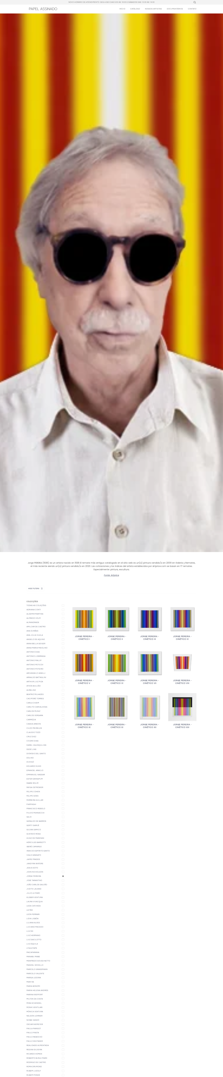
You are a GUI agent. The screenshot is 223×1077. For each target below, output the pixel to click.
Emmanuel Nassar (36, 775)
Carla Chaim (33, 703)
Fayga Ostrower (35, 787)
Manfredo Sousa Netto (38, 961)
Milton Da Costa (35, 999)
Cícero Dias (33, 741)
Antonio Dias (33, 652)
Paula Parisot (34, 1028)
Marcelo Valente (35, 973)
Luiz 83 (30, 931)
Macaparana (33, 952)
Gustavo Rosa (34, 834)
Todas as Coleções (36, 605)
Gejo (29, 817)
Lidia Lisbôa (33, 918)
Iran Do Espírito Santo (38, 851)
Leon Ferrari (33, 914)
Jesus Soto (32, 868)
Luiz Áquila (32, 944)
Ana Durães (32, 631)
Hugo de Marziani (35, 838)
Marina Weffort (35, 994)
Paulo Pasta (33, 1033)
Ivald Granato (34, 855)
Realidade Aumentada (38, 1045)
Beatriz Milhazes (35, 694)
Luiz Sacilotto (34, 940)
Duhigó (30, 762)
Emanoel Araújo (35, 770)
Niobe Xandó (33, 1020)
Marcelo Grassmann (37, 969)
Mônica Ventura (35, 1011)
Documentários (175, 9)
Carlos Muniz (33, 711)
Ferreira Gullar (35, 800)
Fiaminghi (31, 804)
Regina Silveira (34, 1049)
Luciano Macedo (35, 927)
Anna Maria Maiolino (37, 648)
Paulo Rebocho (34, 1037)
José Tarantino (34, 880)
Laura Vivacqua (35, 901)
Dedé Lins (31, 749)
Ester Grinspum (35, 779)
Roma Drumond (34, 1066)
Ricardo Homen (34, 1054)
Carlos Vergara (35, 715)
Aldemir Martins (35, 614)
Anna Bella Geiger (36, 643)
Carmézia (31, 720)
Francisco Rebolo (36, 808)
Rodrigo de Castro (36, 1062)
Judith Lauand (34, 889)
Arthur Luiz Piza (35, 681)
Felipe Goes (33, 796)
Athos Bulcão (34, 686)
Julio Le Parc (33, 893)
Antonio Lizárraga (36, 656)
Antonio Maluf (34, 660)
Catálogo (135, 9)
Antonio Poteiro (35, 669)
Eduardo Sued (34, 766)
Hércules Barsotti (36, 842)
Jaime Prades (33, 859)
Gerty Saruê (33, 825)
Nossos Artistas (153, 9)
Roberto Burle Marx (37, 1058)
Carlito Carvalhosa (37, 707)
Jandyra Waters (35, 863)
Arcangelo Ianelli (36, 673)
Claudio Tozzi (34, 732)
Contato (192, 9)
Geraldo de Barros (36, 821)
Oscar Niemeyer (35, 1024)
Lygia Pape (32, 948)
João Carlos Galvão (37, 885)
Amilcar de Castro (36, 627)
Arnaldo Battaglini (36, 677)
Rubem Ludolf (34, 1071)
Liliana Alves (33, 923)
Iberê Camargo (34, 846)
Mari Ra (30, 982)
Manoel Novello (35, 965)
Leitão (30, 910)
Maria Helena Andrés (37, 990)
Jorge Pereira (34, 876)
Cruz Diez (31, 736)
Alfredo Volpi (34, 618)
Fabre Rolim (33, 783)
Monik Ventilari (35, 1007)
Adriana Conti (34, 610)
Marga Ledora (34, 978)
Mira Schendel (34, 1003)
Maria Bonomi (33, 986)
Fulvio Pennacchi (36, 813)
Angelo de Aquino (36, 639)
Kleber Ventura (35, 897)
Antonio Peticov (35, 665)
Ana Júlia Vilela (35, 635)
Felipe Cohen (33, 791)
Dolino (30, 758)
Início (122, 9)
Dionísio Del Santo (36, 753)
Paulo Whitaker (35, 1041)
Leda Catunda (34, 906)
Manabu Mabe (33, 956)
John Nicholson (35, 872)
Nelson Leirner (34, 1016)
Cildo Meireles (34, 728)
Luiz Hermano (33, 935)
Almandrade (33, 622)
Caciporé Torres (35, 698)
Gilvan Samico (34, 830)
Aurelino (31, 690)
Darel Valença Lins (36, 745)
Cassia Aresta (34, 724)
